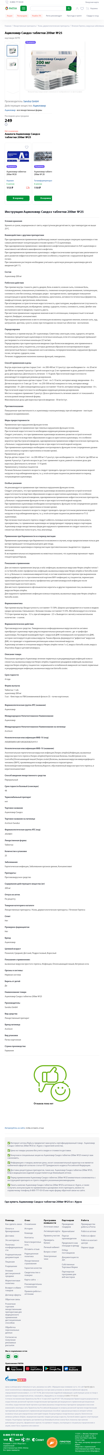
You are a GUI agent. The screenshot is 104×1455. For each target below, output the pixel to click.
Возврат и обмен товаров (13, 1289)
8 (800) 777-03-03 (71, 1396)
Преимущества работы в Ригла (88, 1225)
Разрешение (11, 1266)
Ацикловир (39, 106)
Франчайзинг (68, 1231)
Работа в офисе (88, 1236)
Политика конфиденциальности (14, 1247)
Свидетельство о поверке (32, 1274)
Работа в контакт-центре (89, 1241)
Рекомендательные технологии (33, 1285)
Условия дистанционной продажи (12, 1273)
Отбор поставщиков (68, 1251)
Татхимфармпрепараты (43, 181)
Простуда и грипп (74, 16)
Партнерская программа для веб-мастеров (69, 1274)
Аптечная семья (51, 1227)
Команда (29, 1233)
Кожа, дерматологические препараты (53, 26)
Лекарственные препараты (24, 26)
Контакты (29, 1238)
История (29, 1229)
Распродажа (22, 16)
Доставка (9, 1236)
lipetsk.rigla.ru (89, 1387)
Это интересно (12, 1240)
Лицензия (10, 1262)
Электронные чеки (50, 1257)
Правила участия (52, 1236)
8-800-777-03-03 (13, 1435)
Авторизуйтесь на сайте (15, 1128)
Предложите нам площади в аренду (70, 1244)
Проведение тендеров (68, 1225)
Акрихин (10, 181)
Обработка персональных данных (12, 1330)
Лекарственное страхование (32, 1262)
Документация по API (70, 1258)
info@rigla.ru (95, 1451)
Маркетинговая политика (12, 1282)
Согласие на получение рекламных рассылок (11, 1341)
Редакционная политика (31, 1255)
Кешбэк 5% (36, 16)
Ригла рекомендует (54, 16)
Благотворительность (33, 1243)
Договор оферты (13, 1295)
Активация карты (52, 1231)
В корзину (18, 198)
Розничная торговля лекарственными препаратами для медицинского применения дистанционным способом (13, 1313)
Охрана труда (87, 1248)
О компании (30, 1224)
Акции (9, 16)
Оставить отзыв (32, 1249)
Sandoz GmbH (31, 101)
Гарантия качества (33, 1268)
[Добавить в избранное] (26, 147)
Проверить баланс (49, 1241)
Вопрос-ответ (50, 1252)
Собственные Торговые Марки (70, 1266)
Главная (8, 26)
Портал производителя (69, 1237)
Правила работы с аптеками (33, 1292)
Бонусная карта (92, 2)
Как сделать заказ (13, 1224)
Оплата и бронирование (12, 1230)
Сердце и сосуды (93, 16)
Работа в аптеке (88, 1231)
